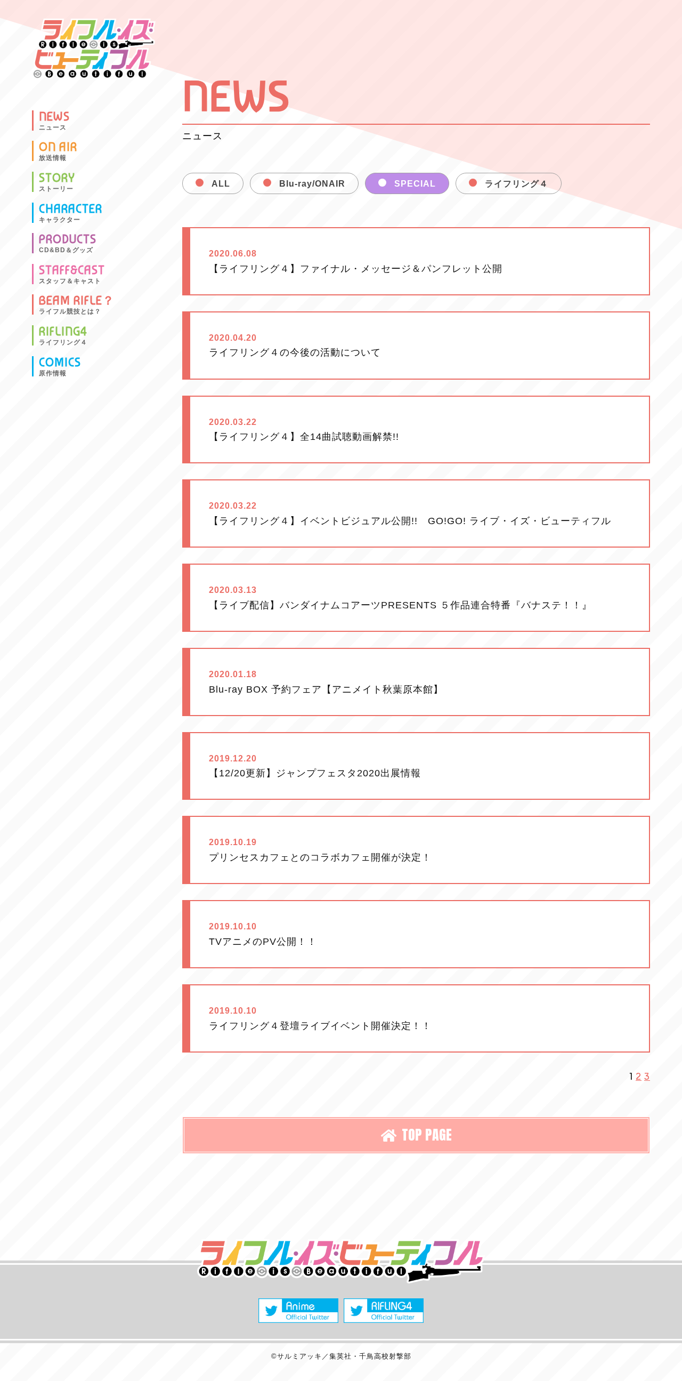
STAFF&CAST (72, 274)
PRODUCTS (67, 243)
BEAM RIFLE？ (77, 304)
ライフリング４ (516, 183)
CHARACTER (70, 213)
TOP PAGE (427, 1134)
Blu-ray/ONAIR (312, 183)
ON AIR (58, 151)
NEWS (54, 120)
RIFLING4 (63, 335)
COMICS (60, 366)
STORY (57, 182)
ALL (221, 183)
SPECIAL (415, 183)
